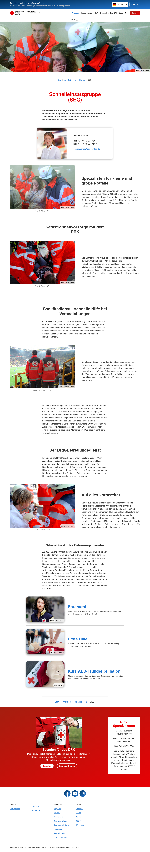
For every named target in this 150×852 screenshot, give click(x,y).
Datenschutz (58, 817)
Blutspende (36, 810)
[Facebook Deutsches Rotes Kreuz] (67, 793)
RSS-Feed (79, 821)
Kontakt (78, 813)
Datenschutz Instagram (62, 825)
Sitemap (79, 817)
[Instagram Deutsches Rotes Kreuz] (82, 793)
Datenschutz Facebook (62, 821)
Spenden (135, 13)
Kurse (83, 13)
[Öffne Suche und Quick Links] (126, 13)
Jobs (121, 13)
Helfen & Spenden (101, 13)
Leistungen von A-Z (61, 837)
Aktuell (90, 13)
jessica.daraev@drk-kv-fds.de (86, 148)
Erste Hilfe (78, 639)
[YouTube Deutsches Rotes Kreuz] (75, 793)
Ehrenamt (77, 606)
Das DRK (113, 13)
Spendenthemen (67, 765)
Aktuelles (57, 813)
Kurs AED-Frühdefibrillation (94, 671)
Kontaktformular (59, 833)
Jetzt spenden (15, 808)
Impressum (58, 829)
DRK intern (80, 825)
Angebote (75, 13)
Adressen (79, 808)
